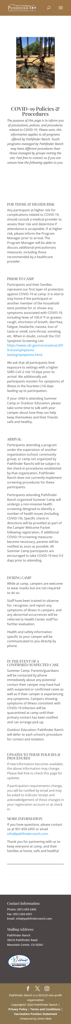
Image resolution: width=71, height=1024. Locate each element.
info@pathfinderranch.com (27, 834)
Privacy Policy (17, 1009)
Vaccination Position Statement (35, 1014)
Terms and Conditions (45, 1009)
